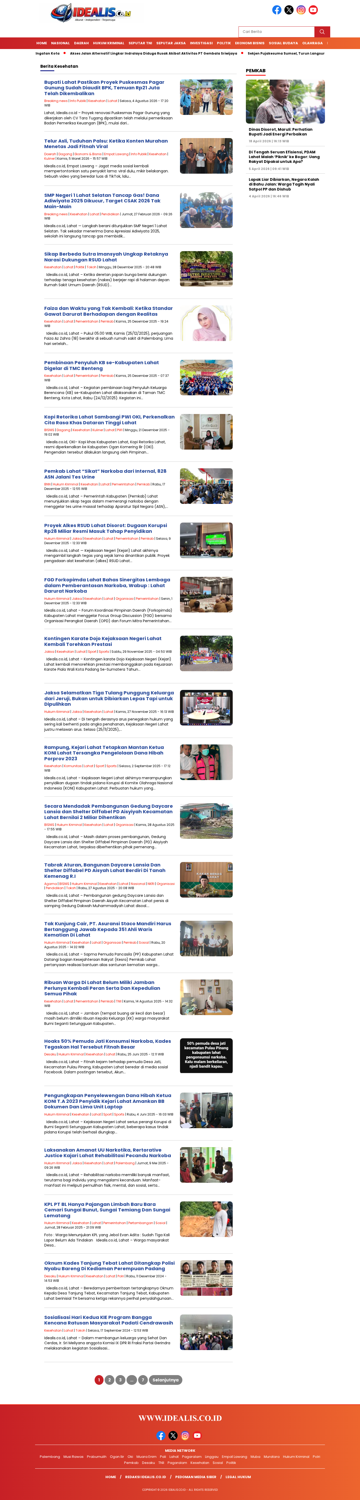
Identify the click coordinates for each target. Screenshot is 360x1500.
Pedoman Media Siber (195, 1476)
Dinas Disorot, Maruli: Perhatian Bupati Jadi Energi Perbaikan (281, 132)
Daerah (81, 43)
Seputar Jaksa (171, 43)
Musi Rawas (74, 1456)
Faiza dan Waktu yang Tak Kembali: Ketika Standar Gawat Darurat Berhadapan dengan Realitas (108, 311)
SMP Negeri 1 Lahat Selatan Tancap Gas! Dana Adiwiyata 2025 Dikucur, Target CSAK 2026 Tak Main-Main (102, 201)
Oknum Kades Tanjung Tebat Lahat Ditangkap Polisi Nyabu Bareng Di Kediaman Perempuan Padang (109, 1266)
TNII (118, 1001)
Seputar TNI (140, 43)
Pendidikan (110, 214)
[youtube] (314, 13)
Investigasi (201, 43)
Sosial (144, 942)
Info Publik (78, 101)
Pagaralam (192, 1456)
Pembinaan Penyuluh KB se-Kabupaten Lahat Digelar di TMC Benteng (101, 365)
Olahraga (312, 43)
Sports (104, 651)
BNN (47, 484)
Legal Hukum (238, 1476)
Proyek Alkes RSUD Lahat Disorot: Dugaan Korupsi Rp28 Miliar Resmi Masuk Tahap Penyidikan (105, 528)
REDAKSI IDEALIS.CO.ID (145, 1476)
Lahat (112, 101)
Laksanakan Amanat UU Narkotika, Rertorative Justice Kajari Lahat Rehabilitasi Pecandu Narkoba (107, 1153)
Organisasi (125, 598)
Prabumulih (96, 1456)
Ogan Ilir (117, 1456)
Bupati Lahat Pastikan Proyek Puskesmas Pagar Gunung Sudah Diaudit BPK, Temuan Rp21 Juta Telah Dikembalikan (104, 88)
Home (41, 43)
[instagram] (302, 13)
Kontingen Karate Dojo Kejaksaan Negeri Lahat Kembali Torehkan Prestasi (103, 641)
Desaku (50, 1054)
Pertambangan (140, 1223)
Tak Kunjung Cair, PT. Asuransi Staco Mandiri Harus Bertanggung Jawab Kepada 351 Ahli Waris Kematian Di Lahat (107, 929)
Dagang (65, 154)
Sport (92, 651)
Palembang (125, 1163)
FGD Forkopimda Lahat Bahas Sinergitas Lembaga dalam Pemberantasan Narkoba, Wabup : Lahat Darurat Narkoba (107, 585)
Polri (121, 1276)
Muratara (272, 1456)
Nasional (60, 43)
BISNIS (49, 430)
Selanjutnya (166, 1380)
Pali (163, 1456)
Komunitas (73, 766)
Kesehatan (97, 101)
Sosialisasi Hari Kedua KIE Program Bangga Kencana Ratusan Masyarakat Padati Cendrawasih (108, 1320)
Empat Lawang (116, 154)
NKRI (151, 884)
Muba (255, 1456)
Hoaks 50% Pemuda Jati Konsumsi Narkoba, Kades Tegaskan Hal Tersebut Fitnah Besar (107, 1044)
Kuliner (49, 158)
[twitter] (289, 13)
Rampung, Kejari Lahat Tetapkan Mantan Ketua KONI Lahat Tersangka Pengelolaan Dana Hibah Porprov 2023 (104, 753)
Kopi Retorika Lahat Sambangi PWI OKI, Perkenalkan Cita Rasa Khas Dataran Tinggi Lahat (109, 419)
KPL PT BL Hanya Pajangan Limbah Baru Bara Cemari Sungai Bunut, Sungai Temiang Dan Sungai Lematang (107, 1210)
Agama (50, 884)
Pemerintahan (87, 321)
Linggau (211, 1456)
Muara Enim (147, 1456)
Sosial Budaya (283, 43)
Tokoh (91, 267)
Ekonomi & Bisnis (88, 154)
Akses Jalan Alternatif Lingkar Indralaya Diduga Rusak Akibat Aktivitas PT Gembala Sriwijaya (117, 53)
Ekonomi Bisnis (250, 43)
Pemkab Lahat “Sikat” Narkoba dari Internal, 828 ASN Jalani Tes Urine (105, 474)
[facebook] (277, 13)
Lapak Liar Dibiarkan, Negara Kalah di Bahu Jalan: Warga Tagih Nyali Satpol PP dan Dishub (284, 184)
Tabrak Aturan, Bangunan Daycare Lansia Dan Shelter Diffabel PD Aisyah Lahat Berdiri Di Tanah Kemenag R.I (105, 870)
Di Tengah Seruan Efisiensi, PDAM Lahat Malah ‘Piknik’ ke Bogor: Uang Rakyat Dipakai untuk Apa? (284, 156)
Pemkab (107, 321)
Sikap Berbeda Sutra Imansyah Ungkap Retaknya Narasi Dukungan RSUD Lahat (106, 257)
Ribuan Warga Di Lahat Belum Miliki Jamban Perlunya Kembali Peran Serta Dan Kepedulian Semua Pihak (102, 988)
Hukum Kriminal (108, 43)
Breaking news (56, 101)
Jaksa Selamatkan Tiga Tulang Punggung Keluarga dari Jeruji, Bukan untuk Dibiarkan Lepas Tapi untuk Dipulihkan (109, 698)
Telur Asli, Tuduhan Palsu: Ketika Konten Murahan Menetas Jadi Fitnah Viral (106, 144)
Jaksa (77, 538)
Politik (224, 43)
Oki (130, 1456)
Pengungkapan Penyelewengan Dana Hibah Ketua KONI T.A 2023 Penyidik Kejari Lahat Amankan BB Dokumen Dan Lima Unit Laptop (107, 1101)
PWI (120, 430)
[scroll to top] (345, 1491)
